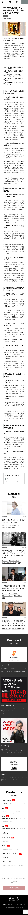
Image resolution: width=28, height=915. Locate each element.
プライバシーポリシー (7, 878)
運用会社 (5, 904)
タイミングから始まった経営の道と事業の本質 (14, 67)
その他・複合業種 (7, 18)
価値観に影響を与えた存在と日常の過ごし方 (14, 83)
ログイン (25, 2)
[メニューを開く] (2, 2)
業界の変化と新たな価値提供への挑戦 (14, 79)
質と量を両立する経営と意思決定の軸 (14, 71)
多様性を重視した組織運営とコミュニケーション (14, 75)
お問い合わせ (11, 904)
